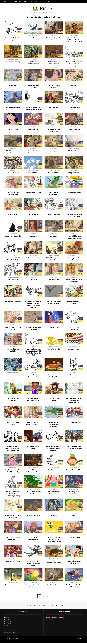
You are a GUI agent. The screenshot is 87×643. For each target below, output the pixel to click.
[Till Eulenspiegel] (13, 269)
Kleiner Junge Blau (33, 515)
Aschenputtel (53, 151)
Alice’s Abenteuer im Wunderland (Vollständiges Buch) (13, 494)
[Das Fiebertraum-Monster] (33, 436)
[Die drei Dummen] (54, 204)
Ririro (16, 59)
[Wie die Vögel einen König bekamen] (54, 291)
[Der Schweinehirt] (54, 162)
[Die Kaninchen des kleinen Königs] (74, 551)
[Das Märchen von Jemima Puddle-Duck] (33, 412)
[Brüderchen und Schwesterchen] (33, 141)
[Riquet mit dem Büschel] (13, 226)
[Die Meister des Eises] (74, 412)
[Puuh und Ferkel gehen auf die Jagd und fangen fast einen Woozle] (33, 291)
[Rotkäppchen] (54, 97)
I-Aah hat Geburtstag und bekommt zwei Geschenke (53, 448)
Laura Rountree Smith (74, 489)
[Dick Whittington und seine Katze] (54, 247)
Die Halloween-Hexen (13, 561)
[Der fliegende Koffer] (74, 182)
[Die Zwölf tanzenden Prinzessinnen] (13, 527)
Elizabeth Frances (13, 558)
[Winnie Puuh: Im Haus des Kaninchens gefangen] (74, 51)
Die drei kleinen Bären (33, 258)
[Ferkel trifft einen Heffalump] (74, 317)
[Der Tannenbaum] (54, 460)
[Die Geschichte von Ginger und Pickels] (74, 226)
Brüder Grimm (54, 35)
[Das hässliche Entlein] (13, 97)
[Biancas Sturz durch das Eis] (13, 412)
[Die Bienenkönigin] (74, 97)
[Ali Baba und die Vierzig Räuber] (54, 51)
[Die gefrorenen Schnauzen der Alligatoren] (54, 412)
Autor (15, 1)
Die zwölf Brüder (13, 173)
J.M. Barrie (53, 513)
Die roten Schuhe (74, 151)
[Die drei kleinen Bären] (33, 247)
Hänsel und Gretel (74, 129)
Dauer (25, 1)
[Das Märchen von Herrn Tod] (13, 388)
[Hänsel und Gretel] (74, 119)
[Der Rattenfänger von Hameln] (54, 27)
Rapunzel (33, 236)
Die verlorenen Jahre (74, 375)
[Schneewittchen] (13, 119)
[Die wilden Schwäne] (33, 162)
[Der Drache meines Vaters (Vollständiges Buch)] (33, 551)
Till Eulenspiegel (12, 279)
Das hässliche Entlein (13, 107)
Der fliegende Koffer (74, 192)
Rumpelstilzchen (33, 129)
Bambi (74, 515)
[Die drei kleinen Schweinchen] (54, 481)
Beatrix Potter (13, 190)
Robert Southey (33, 255)
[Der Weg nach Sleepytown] (74, 481)
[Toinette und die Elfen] (74, 460)
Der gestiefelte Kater (54, 585)
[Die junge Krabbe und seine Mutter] (33, 317)
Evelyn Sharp (74, 582)
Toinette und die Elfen (74, 470)
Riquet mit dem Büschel (13, 236)
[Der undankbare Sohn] (13, 291)
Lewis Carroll (13, 489)
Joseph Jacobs (52, 190)
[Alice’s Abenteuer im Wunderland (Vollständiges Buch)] (13, 481)
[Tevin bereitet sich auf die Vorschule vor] (33, 388)
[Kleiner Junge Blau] (33, 505)
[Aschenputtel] (54, 141)
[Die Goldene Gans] (13, 204)
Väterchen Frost (12, 375)
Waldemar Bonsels (54, 534)
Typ (36, 1)
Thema (20, 1)
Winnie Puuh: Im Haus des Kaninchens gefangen (74, 64)
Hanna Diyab (53, 59)
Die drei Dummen (54, 214)
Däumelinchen (33, 38)
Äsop (33, 324)
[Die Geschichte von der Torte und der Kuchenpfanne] (74, 388)
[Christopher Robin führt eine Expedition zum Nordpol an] (13, 436)
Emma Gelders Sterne (33, 513)
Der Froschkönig (53, 279)
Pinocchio (74, 85)
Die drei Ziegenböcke (53, 562)
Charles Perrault (11, 59)
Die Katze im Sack (53, 327)
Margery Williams (13, 582)
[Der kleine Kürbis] (74, 527)
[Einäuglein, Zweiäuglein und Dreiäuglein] (74, 204)
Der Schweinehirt (54, 173)
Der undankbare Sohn (13, 301)
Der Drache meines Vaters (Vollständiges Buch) (33, 563)
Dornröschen (13, 85)
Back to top (80, 638)
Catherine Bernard (13, 233)
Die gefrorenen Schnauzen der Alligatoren (54, 424)
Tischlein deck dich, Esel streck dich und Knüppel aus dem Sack (74, 40)
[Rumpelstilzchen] (33, 119)
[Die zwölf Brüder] (13, 162)
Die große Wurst (74, 349)
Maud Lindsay (74, 558)
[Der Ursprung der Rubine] (74, 247)
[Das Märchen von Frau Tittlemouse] (74, 269)
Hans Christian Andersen (33, 35)
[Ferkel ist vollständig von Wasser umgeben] (33, 97)
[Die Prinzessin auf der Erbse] (33, 182)
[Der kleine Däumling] (13, 51)
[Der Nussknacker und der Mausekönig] (13, 460)
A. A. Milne (13, 35)
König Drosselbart (74, 173)
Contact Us (55, 606)
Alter (9, 1)
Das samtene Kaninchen (13, 585)
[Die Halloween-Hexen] (13, 551)
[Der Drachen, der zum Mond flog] (74, 574)
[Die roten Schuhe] (74, 141)
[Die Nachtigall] (33, 204)
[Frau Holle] (33, 269)
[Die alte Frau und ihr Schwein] (74, 291)
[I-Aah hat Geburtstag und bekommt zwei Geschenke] (54, 436)
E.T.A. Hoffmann (13, 467)
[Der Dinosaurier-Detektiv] (54, 388)
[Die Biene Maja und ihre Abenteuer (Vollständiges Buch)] (54, 527)
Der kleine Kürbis (74, 537)
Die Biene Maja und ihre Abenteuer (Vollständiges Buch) (54, 539)
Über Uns (47, 1)
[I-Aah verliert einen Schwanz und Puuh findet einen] (33, 364)
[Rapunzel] (33, 226)
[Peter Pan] (54, 505)
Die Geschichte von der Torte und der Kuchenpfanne (74, 400)
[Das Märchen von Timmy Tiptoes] (13, 182)
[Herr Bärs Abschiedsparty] (33, 527)
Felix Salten (74, 513)
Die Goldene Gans (13, 214)
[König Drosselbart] (74, 162)
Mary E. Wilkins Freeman (33, 467)
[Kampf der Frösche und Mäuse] (54, 119)
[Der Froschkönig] (54, 269)
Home (5, 1)
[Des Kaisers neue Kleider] (54, 75)
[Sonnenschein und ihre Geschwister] (33, 574)
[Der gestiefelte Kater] (54, 574)
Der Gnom (53, 236)
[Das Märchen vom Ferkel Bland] (13, 339)
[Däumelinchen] (33, 27)
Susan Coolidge (74, 467)
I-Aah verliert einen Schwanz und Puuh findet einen (33, 377)
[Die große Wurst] (74, 339)
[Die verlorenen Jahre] (74, 364)
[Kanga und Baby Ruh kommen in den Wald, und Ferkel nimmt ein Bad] (33, 339)
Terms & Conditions (44, 606)
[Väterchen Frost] (13, 364)
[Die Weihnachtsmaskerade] (33, 460)
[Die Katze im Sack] (54, 317)
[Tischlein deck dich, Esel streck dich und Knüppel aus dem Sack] (74, 27)
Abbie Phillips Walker (33, 534)
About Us (25, 606)
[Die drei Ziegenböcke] (54, 551)
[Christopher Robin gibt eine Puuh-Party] (13, 247)
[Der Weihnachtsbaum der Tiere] (33, 481)
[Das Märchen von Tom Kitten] (13, 317)
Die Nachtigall (33, 214)
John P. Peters (32, 489)
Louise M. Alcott (33, 582)
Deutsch (41, 1)
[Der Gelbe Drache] (54, 339)
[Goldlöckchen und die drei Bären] (13, 505)
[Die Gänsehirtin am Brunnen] (13, 141)
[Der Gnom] (54, 226)
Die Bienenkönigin (74, 107)
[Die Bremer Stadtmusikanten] (33, 51)
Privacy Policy (33, 606)
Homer (53, 126)
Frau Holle (33, 279)
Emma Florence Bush (74, 534)
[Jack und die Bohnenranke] (54, 182)
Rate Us (62, 606)
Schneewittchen (13, 129)
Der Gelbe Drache (54, 349)
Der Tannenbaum (54, 470)
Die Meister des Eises (74, 422)
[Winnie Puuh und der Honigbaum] (13, 27)
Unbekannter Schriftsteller (53, 255)
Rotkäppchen (53, 107)
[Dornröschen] (13, 75)
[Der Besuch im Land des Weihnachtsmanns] (74, 436)
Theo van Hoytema (54, 299)
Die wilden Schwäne (33, 173)
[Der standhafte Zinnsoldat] (33, 75)
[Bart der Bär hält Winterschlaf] (54, 364)
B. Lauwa (74, 372)
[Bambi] (74, 505)
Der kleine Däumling (13, 62)
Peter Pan (53, 515)
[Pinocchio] (74, 75)
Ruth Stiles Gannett (33, 558)
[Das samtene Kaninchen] (13, 574)
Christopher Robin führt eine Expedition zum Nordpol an (12, 448)
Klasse (31, 1)
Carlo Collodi (74, 83)
